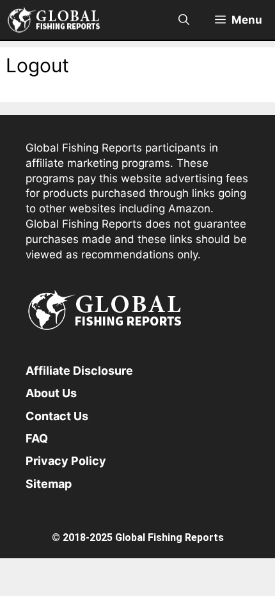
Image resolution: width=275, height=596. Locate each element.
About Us (51, 393)
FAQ (37, 438)
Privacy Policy (66, 460)
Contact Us (57, 416)
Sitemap (49, 483)
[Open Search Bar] (184, 20)
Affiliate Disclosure (79, 370)
